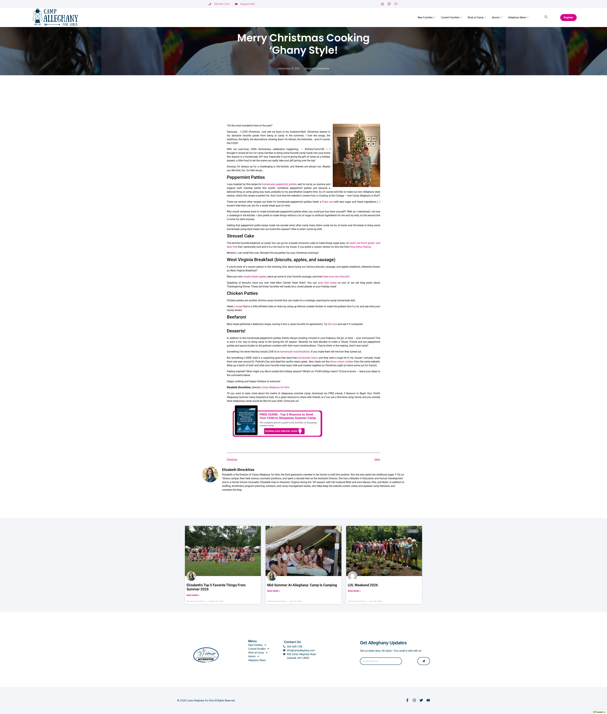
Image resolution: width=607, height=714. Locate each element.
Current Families (450, 17)
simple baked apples (254, 276)
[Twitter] (421, 700)
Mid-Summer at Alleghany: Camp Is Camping (302, 585)
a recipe (238, 306)
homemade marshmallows (295, 351)
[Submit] (423, 661)
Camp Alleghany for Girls (275, 387)
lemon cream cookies (341, 361)
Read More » (193, 595)
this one (332, 324)
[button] (546, 17)
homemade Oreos (308, 357)
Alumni (496, 17)
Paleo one (327, 201)
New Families (425, 17)
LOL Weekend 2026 (363, 585)
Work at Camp (475, 17)
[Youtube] (428, 700)
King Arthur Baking (360, 246)
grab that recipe (327, 282)
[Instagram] (414, 700)
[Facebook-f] (407, 700)
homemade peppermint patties (279, 184)
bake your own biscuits (336, 276)
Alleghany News (517, 17)
